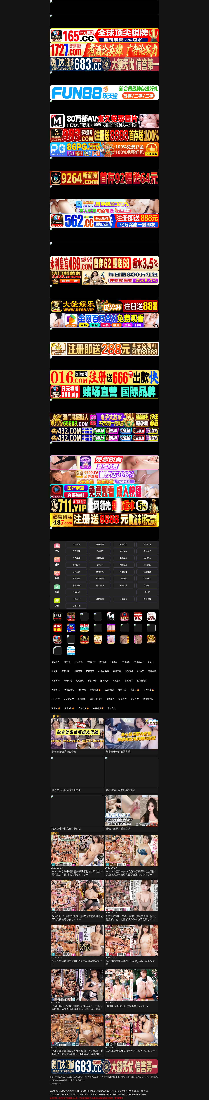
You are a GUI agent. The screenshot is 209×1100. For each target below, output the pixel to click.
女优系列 (100, 572)
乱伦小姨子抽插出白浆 (118, 828)
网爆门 (147, 585)
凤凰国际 (90, 671)
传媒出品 (76, 592)
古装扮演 (76, 572)
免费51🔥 (135, 689)
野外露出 (147, 565)
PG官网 (67, 662)
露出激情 (100, 585)
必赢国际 (78, 671)
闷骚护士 (147, 578)
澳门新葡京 (142, 680)
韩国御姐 (100, 558)
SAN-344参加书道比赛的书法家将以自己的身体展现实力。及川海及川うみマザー (77, 873)
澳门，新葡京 (96, 699)
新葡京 (55, 671)
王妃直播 (68, 680)
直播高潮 (117, 671)
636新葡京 (109, 689)
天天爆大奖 (69, 699)
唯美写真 (124, 585)
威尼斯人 (56, 662)
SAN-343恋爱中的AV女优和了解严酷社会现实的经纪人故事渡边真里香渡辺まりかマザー (130, 873)
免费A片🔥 (69, 708)
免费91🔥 (56, 708)
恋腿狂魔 (147, 572)
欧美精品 (124, 544)
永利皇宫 (82, 689)
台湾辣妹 (76, 558)
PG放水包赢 (103, 671)
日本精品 (100, 551)
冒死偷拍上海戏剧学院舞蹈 (120, 790)
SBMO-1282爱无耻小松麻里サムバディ (127, 1006)
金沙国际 (82, 699)
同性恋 (147, 592)
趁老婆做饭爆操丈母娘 (64, 751)
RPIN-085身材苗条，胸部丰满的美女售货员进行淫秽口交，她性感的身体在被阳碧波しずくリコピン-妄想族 (131, 919)
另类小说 (76, 606)
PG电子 (114, 662)
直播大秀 (135, 699)
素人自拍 (147, 551)
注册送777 (138, 662)
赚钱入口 (112, 708)
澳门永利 (103, 662)
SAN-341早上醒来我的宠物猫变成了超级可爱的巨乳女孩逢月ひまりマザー (77, 918)
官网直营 (91, 662)
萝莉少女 (147, 544)
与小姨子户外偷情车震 (118, 751)
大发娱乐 (56, 689)
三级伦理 (76, 551)
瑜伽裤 (123, 578)
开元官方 (56, 699)
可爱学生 (124, 572)
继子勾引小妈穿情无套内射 (66, 790)
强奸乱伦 (100, 544)
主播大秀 (56, 680)
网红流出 (124, 565)
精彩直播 (129, 671)
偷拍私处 (92, 680)
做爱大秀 (122, 699)
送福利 (151, 662)
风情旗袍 (76, 578)
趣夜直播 (104, 680)
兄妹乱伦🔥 (83, 708)
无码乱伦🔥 (148, 689)
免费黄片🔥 (98, 708)
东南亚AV (147, 558)
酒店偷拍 (152, 671)
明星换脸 (100, 578)
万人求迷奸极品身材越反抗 (66, 828)
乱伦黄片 (80, 680)
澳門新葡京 (69, 689)
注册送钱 (126, 662)
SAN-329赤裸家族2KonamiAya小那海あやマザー (130, 962)
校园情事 (100, 599)
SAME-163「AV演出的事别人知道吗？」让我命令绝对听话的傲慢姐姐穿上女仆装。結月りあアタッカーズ (77, 1009)
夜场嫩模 (116, 680)
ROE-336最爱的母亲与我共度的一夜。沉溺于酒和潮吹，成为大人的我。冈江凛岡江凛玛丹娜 (77, 1052)
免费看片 (110, 699)
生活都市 (76, 599)
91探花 (100, 565)
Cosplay (123, 551)
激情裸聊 (122, 689)
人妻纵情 (124, 599)
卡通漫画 (76, 585)
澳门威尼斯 (148, 699)
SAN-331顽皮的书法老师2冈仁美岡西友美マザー (77, 962)
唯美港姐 (124, 558)
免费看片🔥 (95, 689)
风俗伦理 (147, 599)
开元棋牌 (79, 662)
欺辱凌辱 (76, 565)
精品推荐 (76, 544)
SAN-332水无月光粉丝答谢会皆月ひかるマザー (131, 1050)
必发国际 (129, 680)
